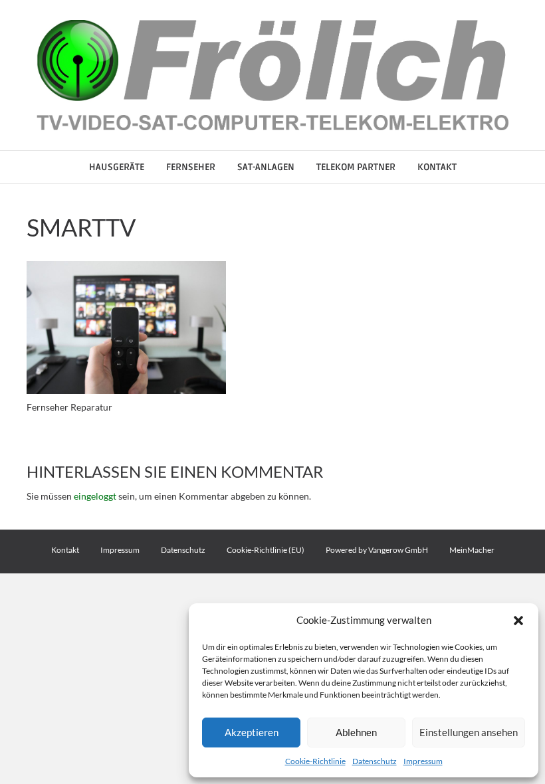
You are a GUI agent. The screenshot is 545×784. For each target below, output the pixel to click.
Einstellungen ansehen (468, 732)
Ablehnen (356, 732)
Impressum (423, 761)
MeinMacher (471, 550)
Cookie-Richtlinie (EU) (265, 550)
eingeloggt (95, 496)
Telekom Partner (355, 167)
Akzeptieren (251, 732)
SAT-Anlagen (265, 167)
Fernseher (190, 167)
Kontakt (437, 167)
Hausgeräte (116, 167)
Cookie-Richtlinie (315, 761)
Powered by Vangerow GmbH (377, 550)
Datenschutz (374, 761)
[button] (518, 620)
